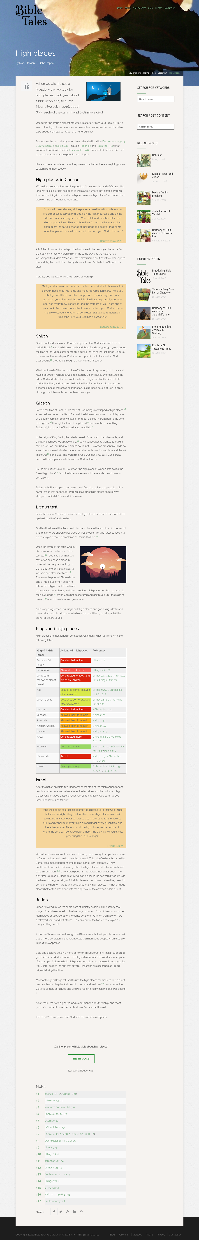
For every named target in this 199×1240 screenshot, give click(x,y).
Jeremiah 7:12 (67, 1107)
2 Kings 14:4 (99, 720)
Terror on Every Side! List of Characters (163, 291)
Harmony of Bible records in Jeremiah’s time (161, 311)
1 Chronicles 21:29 (55, 1127)
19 (103, 760)
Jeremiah (124, 1234)
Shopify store (139, 8)
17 (100, 760)
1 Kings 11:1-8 (52, 1181)
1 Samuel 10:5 (52, 1120)
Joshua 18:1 (51, 1093)
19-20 (114, 770)
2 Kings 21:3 (99, 756)
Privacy (161, 1234)
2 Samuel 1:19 (43, 145)
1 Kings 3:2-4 (52, 1154)
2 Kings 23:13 (52, 1187)
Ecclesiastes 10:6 (79, 150)
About (120, 8)
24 (61, 1100)
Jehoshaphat (47, 63)
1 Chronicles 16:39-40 (57, 1140)
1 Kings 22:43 (100, 699)
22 (108, 746)
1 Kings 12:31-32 (101, 675)
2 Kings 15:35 (100, 731)
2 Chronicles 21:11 (102, 709)
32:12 (100, 750)
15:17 (103, 694)
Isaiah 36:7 (110, 750)
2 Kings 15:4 (99, 725)
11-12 (87, 1134)
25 (54, 145)
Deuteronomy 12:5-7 (111, 326)
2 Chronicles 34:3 (102, 766)
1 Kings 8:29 (51, 1167)
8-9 (100, 770)
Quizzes (158, 8)
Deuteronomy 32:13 (114, 141)
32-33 (67, 1194)
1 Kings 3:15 (51, 1147)
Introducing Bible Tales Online (161, 272)
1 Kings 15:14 (100, 689)
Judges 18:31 (68, 1093)
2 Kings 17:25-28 (54, 1194)
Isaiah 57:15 (62, 145)
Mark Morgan (27, 63)
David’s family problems (160, 194)
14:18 (65, 1134)
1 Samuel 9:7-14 (53, 1113)
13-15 (107, 770)
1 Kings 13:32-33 (108, 680)
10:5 (66, 1113)
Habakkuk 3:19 (105, 145)
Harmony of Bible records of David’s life (162, 233)
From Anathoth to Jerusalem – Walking (161, 330)
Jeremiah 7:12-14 (54, 1160)
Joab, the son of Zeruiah (161, 212)
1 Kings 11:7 (99, 660)
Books (128, 8)
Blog (150, 8)
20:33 (101, 704)
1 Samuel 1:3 (52, 1100)
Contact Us (169, 8)
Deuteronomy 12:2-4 (111, 241)
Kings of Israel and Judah (162, 175)
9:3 (60, 1167)
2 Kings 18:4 (99, 746)
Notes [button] (41, 1086)
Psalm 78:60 (52, 1107)
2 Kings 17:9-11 (115, 845)
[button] (51, 347)
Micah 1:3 (86, 145)
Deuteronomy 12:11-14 (57, 1174)
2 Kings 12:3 (99, 714)
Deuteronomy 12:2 (55, 1201)
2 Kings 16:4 (99, 736)
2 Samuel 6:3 (76, 1134)
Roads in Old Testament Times (161, 347)
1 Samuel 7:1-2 (53, 1134)
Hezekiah (157, 155)
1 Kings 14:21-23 (101, 670)
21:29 (73, 1140)
